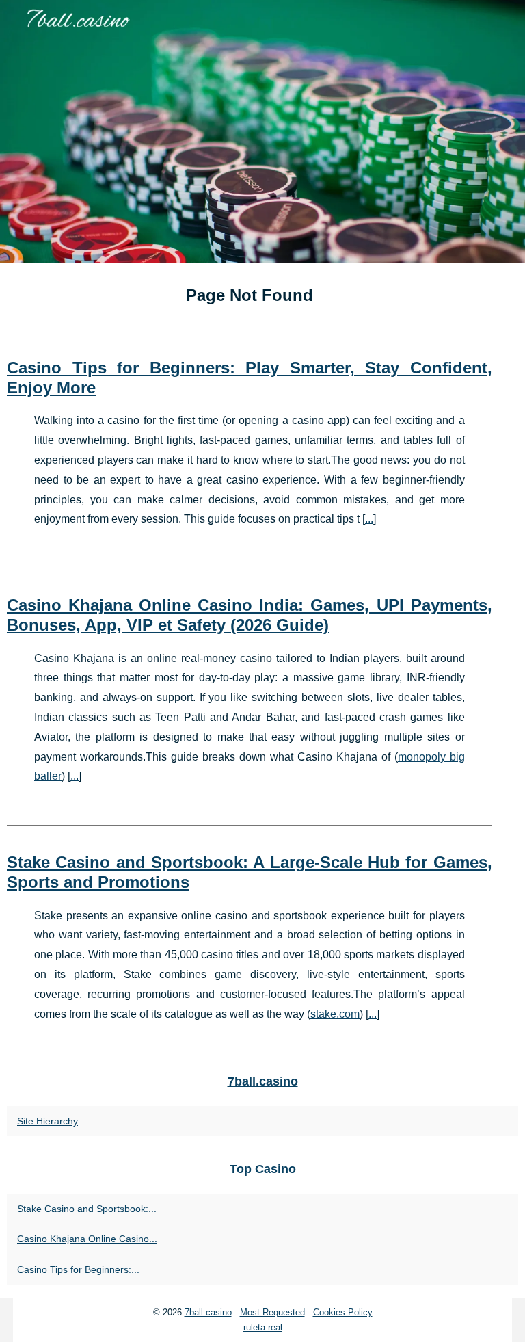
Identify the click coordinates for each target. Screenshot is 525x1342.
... (369, 519)
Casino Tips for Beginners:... (78, 1269)
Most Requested (272, 1312)
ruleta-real (262, 1327)
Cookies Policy (343, 1312)
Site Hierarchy (47, 1121)
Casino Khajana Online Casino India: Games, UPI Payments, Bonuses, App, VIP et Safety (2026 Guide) (249, 615)
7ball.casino (208, 1312)
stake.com (335, 1014)
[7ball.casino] (262, 131)
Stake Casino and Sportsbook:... (87, 1208)
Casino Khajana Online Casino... (87, 1238)
